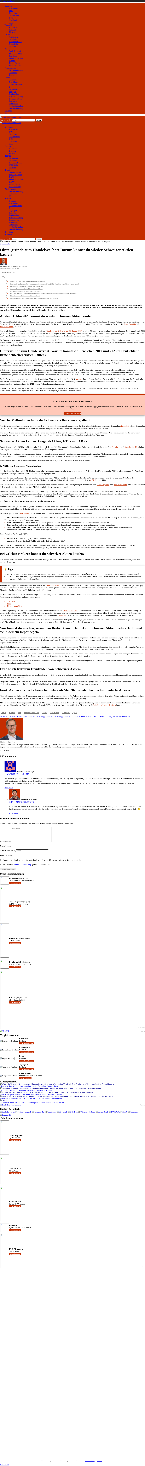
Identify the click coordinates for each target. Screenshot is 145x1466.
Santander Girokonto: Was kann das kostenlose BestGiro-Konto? (26, 1090)
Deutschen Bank (52, 585)
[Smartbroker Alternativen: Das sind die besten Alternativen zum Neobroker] (56, 1096)
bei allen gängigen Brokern (104, 705)
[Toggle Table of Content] (3, 277)
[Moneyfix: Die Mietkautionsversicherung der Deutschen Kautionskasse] (57, 1084)
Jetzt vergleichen (27, 1043)
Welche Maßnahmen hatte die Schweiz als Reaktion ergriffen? (26, 286)
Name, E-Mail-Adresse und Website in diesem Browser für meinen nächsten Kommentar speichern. (44, 860)
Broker (12, 713)
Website (3, 855)
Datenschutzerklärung (22, 864)
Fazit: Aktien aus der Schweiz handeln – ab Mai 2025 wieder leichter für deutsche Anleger (34, 298)
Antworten (9, 788)
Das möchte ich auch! (72, 413)
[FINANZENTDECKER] (10, 122)
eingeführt (124, 426)
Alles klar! (4, 1465)
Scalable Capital (6, 326)
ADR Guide (95, 480)
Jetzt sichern (15, 883)
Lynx (9, 604)
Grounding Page (13, 1447)
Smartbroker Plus (131, 447)
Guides (8, 244)
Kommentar (5, 841)
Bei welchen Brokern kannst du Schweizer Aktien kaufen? (25, 291)
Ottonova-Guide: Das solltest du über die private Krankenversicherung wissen (32, 1102)
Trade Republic (130, 324)
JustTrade (11, 601)
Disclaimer (3, 1447)
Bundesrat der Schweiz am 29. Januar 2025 (64, 331)
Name (3, 846)
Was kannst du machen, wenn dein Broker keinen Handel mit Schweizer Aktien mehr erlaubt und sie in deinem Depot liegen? (43, 293)
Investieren (54, 713)
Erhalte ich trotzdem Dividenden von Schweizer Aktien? (25, 296)
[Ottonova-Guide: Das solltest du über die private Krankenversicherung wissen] (4, 1100)
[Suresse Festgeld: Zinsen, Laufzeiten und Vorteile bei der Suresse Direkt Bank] (48, 1092)
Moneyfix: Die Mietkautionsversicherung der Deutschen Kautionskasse (29, 1086)
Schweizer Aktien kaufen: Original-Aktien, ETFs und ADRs (26, 289)
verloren (78, 379)
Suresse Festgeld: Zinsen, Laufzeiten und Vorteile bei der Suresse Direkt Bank (32, 1094)
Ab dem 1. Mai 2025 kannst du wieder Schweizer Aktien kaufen (27, 281)
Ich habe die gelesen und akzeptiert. (27, 864)
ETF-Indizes (24, 513)
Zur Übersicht (26, 1078)
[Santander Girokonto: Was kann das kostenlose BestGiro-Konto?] (50, 1088)
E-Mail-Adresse (7, 851)
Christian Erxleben (7, 742)
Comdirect (116, 447)
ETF (19, 713)
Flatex (44, 713)
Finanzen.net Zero (14, 606)
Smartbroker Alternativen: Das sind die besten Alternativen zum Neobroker (31, 1098)
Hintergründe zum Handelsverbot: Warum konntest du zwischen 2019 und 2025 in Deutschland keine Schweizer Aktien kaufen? (44, 284)
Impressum (22, 1447)
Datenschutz (30, 1447)
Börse (2, 244)
